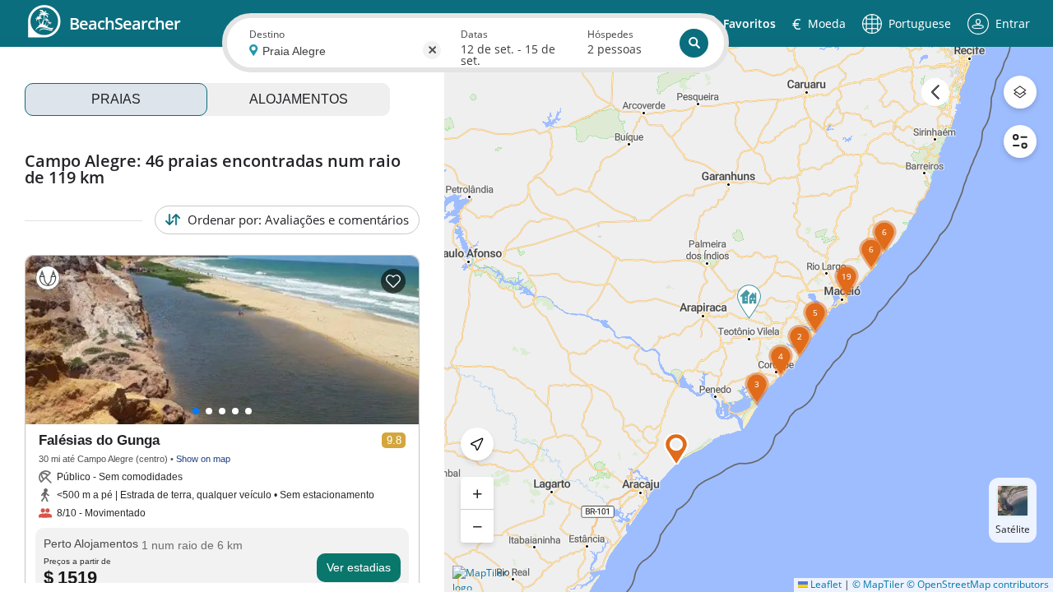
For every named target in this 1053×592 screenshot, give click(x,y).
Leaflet (825, 584)
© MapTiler (878, 584)
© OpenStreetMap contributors (978, 584)
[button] (815, 334)
